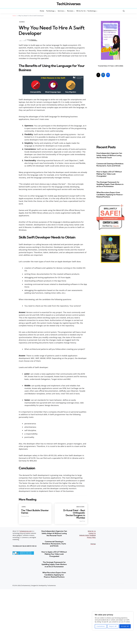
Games (24, 506)
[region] (112, 621)
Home (14, 15)
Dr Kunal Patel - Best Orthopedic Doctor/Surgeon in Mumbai (74, 514)
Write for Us (92, 531)
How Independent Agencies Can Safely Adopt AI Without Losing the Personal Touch (109, 155)
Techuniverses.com (25, 531)
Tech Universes (31, 40)
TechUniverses (69, 4)
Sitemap (93, 544)
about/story (80, 506)
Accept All (125, 626)
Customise (101, 626)
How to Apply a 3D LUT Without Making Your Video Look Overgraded (109, 174)
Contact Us (92, 533)
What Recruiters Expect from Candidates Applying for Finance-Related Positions (109, 194)
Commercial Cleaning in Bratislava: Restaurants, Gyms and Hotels (110, 165)
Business (22, 21)
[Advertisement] (110, 109)
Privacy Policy (91, 537)
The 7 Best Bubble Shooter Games (35, 511)
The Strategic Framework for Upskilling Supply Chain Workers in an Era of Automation (109, 184)
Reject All (113, 626)
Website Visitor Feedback (87, 535)
